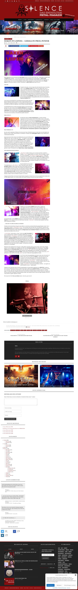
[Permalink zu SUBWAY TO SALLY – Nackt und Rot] (3, 513)
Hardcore (7, 457)
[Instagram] (8, 1)
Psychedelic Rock (11, 470)
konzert (25, 330)
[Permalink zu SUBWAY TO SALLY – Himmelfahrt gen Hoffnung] (3, 502)
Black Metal (8, 449)
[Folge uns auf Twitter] (2, 531)
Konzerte (11, 28)
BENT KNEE (13, 330)
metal (70, 564)
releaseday (60, 572)
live (31, 330)
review (66, 572)
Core (7, 28)
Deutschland (68, 553)
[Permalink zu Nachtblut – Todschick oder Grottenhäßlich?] (3, 521)
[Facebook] (5, 1)
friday (59, 558)
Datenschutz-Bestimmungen (62, 587)
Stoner (7, 474)
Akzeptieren (51, 585)
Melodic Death (8, 459)
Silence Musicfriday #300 (8, 430)
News (12, 366)
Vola (45, 330)
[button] (75, 575)
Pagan (7, 463)
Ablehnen (59, 585)
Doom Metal (64, 555)
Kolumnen (7, 442)
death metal (61, 553)
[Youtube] (16, 1)
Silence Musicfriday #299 (8, 431)
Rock (7, 466)
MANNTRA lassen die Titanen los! (33, 32)
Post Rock (10, 469)
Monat (21, 549)
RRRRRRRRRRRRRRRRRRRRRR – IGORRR (23, 569)
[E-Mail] (19, 356)
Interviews (7, 441)
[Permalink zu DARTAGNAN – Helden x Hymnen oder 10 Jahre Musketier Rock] (3, 490)
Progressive (39, 330)
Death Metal (8, 452)
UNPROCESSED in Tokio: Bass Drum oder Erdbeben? (11, 31)
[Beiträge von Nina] (9, 348)
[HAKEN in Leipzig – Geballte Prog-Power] (27, 62)
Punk (66, 571)
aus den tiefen (61, 549)
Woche (9, 549)
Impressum (68, 587)
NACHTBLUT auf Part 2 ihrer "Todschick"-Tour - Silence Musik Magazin (14, 521)
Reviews (57, 28)
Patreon (28, 326)
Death (70, 551)
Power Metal (8, 464)
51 (22, 562)
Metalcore (60, 565)
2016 (59, 548)
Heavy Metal (8, 458)
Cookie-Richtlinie (55, 587)
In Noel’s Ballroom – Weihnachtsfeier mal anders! (55, 386)
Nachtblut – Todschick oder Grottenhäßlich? (55, 31)
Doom (7, 453)
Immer (32, 549)
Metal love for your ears (44, 567)
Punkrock (10, 471)
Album (65, 548)
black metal (61, 551)
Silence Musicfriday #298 (8, 433)
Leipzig (28, 330)
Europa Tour (17, 330)
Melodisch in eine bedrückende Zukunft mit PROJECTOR (14, 428)
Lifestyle (4, 440)
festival (70, 555)
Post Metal (60, 569)
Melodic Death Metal (62, 564)
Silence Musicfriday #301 (8, 426)
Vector (43, 330)
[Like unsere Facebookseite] (16, 356)
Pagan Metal (65, 567)
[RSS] (12, 1)
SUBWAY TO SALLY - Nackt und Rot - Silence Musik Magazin (15, 502)
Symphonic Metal (9, 475)
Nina (6, 42)
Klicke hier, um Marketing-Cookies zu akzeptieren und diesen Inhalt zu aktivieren (27, 192)
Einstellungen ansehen (70, 585)
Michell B (7, 489)
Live (15, 28)
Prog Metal (34, 330)
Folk (6, 454)
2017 (62, 548)
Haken (22, 330)
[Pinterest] (10, 1)
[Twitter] (14, 1)
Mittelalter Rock (11, 468)
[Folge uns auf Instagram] (2, 535)
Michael (7, 512)
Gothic (52, 28)
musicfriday (67, 565)
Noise (7, 460)
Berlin (67, 549)
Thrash (7, 476)
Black (71, 549)
